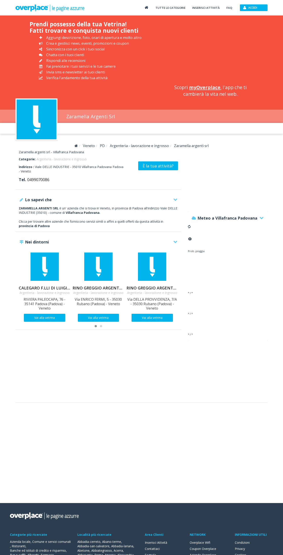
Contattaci (152, 549)
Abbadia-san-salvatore (93, 546)
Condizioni (242, 542)
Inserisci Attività (156, 542)
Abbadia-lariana (122, 546)
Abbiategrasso (101, 550)
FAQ (229, 8)
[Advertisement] (210, 51)
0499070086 (38, 179)
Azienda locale (20, 542)
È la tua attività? (158, 165)
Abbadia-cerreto (88, 542)
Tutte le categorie (170, 8)
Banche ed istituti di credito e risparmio (38, 550)
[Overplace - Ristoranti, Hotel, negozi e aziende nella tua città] (49, 7)
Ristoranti (18, 546)
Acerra (118, 550)
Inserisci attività (206, 8)
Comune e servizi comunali (51, 542)
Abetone (83, 550)
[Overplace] (76, 146)
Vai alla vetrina (44, 318)
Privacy (240, 549)
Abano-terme (111, 542)
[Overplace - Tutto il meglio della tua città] (146, 7)
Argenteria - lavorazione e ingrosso (61, 159)
